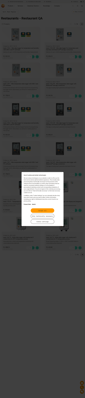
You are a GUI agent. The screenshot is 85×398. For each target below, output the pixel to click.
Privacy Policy (27, 204)
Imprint (34, 204)
